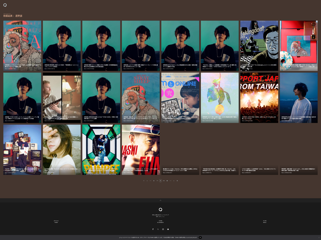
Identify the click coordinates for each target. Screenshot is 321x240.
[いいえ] (319, 237)
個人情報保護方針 (160, 222)
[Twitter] (157, 229)
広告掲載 (160, 220)
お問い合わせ (56, 220)
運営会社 (264, 222)
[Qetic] (5, 5)
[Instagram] (163, 229)
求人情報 (264, 220)
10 (167, 180)
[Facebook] (152, 229)
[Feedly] (168, 229)
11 (177, 180)
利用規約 (56, 222)
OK (200, 237)
